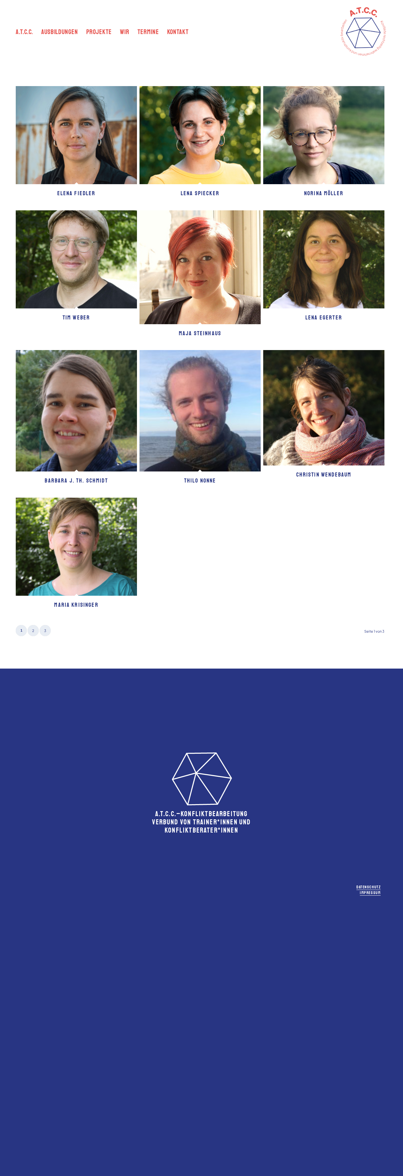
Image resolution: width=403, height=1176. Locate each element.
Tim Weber (76, 317)
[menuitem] (24, 31)
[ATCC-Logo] (363, 31)
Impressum (370, 892)
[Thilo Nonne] (200, 410)
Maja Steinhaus (200, 333)
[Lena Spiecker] (200, 135)
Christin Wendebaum (324, 474)
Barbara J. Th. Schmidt (76, 480)
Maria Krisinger (76, 604)
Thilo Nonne (200, 480)
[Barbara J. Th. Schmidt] (76, 410)
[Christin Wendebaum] (323, 407)
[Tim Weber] (76, 259)
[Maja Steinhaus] (200, 267)
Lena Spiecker (200, 193)
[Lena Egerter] (323, 259)
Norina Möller (323, 193)
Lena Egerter (323, 317)
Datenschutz (368, 887)
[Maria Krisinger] (76, 547)
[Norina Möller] (323, 135)
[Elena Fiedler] (76, 135)
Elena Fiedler (76, 193)
